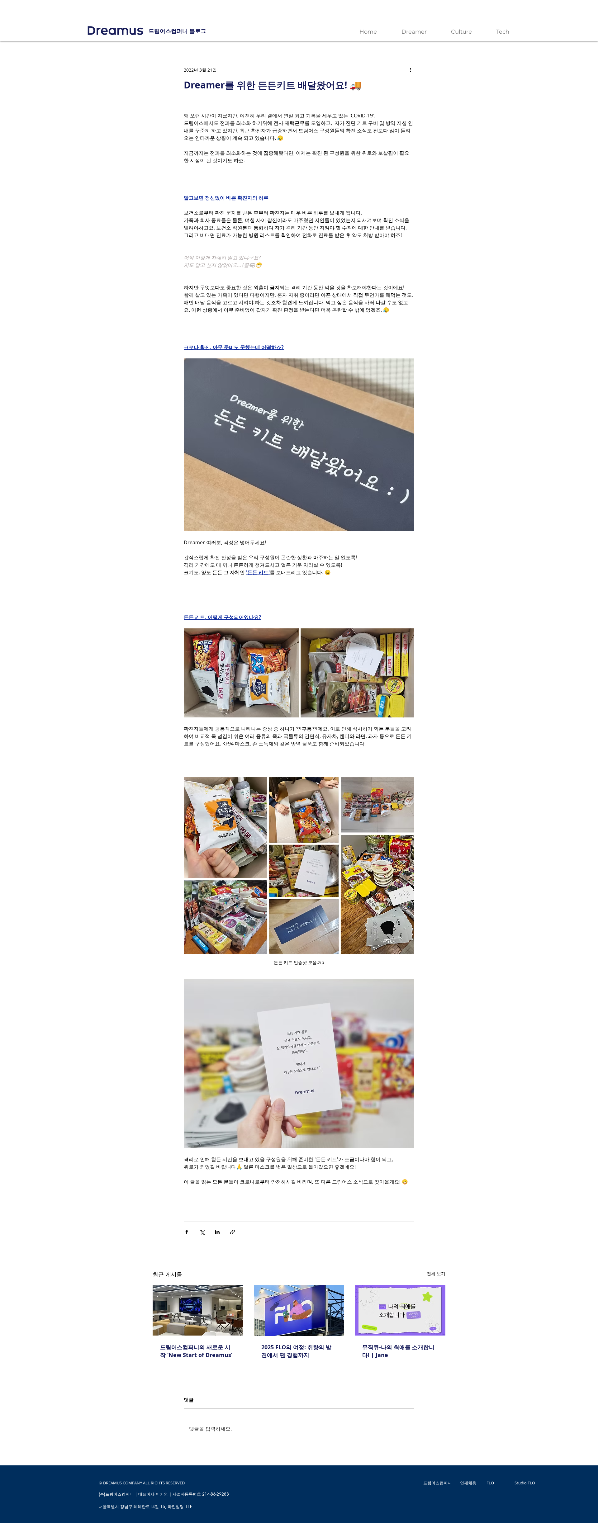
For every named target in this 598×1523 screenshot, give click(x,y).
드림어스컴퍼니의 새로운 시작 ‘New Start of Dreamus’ (196, 1351)
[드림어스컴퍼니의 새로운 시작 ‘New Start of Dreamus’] (198, 1310)
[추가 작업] (410, 69)
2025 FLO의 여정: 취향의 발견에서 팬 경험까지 (296, 1351)
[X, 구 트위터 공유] (202, 1232)
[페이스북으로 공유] (187, 1232)
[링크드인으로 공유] (217, 1232)
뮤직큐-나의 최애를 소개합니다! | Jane (398, 1351)
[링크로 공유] (232, 1232)
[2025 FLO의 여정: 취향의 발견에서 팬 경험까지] (299, 1310)
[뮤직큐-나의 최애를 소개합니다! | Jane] (400, 1310)
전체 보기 (436, 1273)
